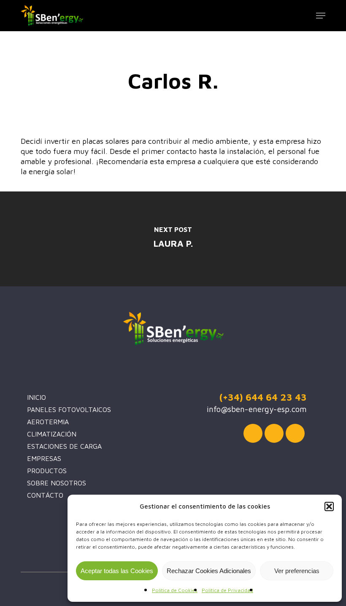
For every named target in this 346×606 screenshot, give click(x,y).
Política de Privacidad (227, 590)
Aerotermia (48, 422)
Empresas (44, 458)
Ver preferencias (296, 570)
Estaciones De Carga (64, 446)
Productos (47, 470)
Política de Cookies (174, 590)
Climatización (51, 434)
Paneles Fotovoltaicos (69, 409)
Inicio (36, 397)
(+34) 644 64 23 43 (263, 397)
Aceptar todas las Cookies (117, 570)
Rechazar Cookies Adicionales (209, 570)
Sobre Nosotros (56, 483)
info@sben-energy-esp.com (257, 409)
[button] (329, 506)
